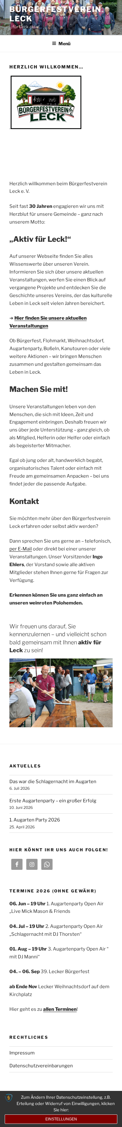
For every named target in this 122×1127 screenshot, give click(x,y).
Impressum (22, 1053)
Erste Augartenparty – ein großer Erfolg (52, 801)
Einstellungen (61, 1119)
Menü (64, 43)
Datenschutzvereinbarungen (41, 1066)
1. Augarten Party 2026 (34, 820)
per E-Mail (20, 549)
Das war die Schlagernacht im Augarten (52, 781)
